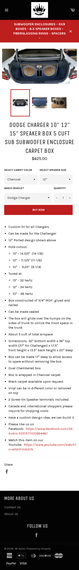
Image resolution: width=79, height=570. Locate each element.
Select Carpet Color (18, 170)
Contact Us (12, 507)
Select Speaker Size (53, 170)
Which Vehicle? (14, 188)
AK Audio (20, 548)
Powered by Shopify (39, 548)
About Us (11, 514)
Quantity (60, 188)
